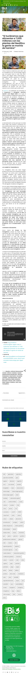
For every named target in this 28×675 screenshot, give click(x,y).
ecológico (14, 373)
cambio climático (12, 501)
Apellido (4, 445)
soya (19, 382)
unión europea (6, 594)
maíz (3, 379)
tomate (5, 587)
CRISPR (19, 512)
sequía (17, 580)
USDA (14, 594)
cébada (11, 519)
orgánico (18, 380)
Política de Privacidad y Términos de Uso (11, 669)
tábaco (18, 591)
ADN (4, 474)
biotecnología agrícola (17, 491)
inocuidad (19, 376)
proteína (5, 573)
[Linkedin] (20, 419)
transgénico (5, 384)
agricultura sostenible (8, 477)
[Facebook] (8, 413)
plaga (12, 567)
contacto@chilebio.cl (11, 651)
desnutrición (18, 519)
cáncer (5, 519)
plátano (17, 570)
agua (17, 477)
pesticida (17, 563)
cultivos (9, 373)
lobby (19, 377)
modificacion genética (8, 556)
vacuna (19, 594)
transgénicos (6, 591)
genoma (15, 536)
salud (3, 382)
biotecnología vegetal (8, 495)
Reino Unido (12, 573)
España (14, 529)
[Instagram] (20, 413)
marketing (8, 379)
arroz (4, 484)
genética (22, 536)
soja (17, 382)
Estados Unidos (6, 532)
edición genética (19, 525)
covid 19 (13, 512)
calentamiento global (15, 498)
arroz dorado (11, 484)
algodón (7, 371)
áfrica (4, 597)
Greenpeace (5, 376)
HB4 (16, 543)
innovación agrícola (7, 549)
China (4, 508)
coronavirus (6, 512)
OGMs (22, 560)
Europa (19, 373)
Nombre (4, 441)
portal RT (6, 90)
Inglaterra (17, 546)
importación (12, 376)
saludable (16, 577)
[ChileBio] (5, 9)
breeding (5, 498)
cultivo (13, 515)
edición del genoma (7, 525)
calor (4, 501)
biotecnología (19, 371)
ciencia (10, 508)
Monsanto (5, 380)
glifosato (20, 374)
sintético (12, 382)
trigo (13, 591)
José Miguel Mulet (12, 377)
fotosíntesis (21, 532)
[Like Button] (5, 53)
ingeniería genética (7, 546)
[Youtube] (8, 419)
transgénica (12, 587)
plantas (10, 570)
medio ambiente (15, 379)
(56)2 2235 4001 (7, 3)
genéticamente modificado (9, 374)
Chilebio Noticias (18, 51)
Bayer (12, 488)
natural (10, 380)
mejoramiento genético (19, 553)
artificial (13, 371)
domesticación (6, 522)
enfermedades (6, 529)
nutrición (11, 560)
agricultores (10, 474)
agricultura (18, 474)
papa (11, 563)
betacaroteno (20, 488)
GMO (4, 543)
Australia (19, 484)
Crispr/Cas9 (6, 515)
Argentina (19, 481)
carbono (5, 505)
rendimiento (21, 573)
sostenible (5, 584)
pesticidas (5, 567)
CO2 (16, 508)
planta (4, 570)
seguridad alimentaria (8, 580)
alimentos (12, 481)
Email (3, 450)
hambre (10, 543)
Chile (18, 505)
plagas (17, 567)
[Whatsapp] (14, 424)
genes (9, 536)
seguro (8, 382)
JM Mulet (4, 377)
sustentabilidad (19, 584)
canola (4, 373)
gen (4, 536)
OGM (14, 380)
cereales (12, 505)
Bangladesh (6, 488)
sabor (4, 577)
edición (22, 522)
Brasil (17, 495)
